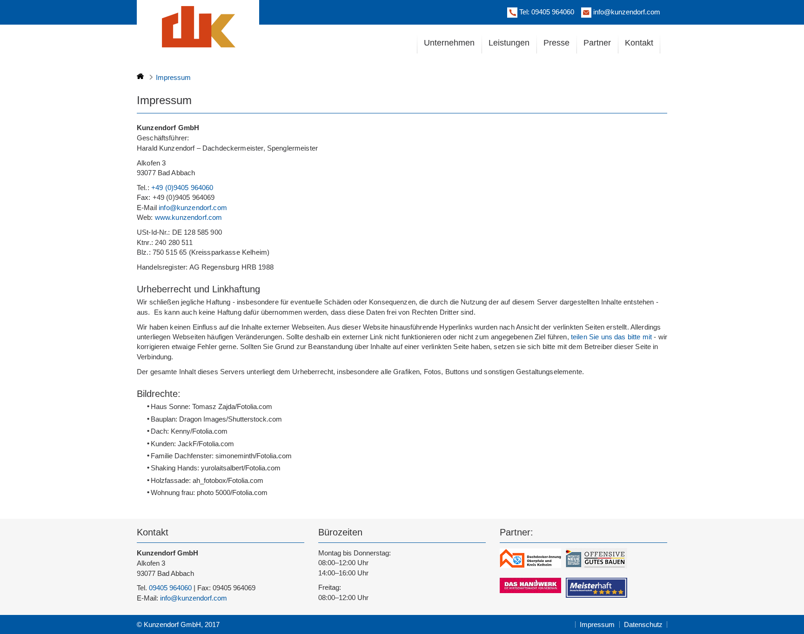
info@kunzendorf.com (626, 12)
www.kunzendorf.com (188, 217)
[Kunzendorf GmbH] (198, 26)
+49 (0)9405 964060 (182, 188)
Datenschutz (643, 624)
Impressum (597, 624)
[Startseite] (140, 76)
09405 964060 (552, 12)
